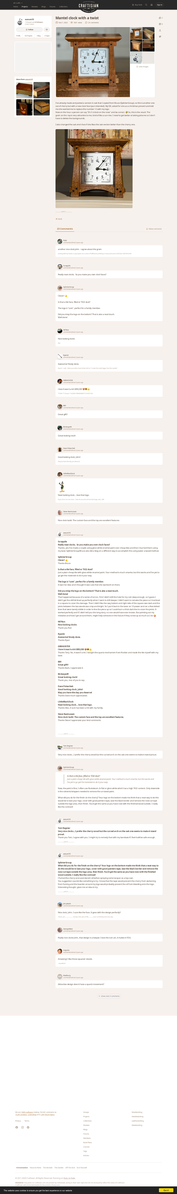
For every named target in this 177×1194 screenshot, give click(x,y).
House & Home (35, 1167)
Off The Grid (70, 1167)
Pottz (65, 240)
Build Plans (87, 1142)
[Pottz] (59, 241)
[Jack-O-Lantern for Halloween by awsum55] (24, 107)
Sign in (159, 5)
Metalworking (137, 1125)
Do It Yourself (82, 1167)
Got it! (166, 1190)
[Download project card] (160, 36)
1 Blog (38, 36)
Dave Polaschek (69, 448)
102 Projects (28, 36)
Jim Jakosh (67, 903)
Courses (86, 1147)
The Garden (58, 1167)
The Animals (47, 1167)
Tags (85, 1151)
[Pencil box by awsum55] (41, 90)
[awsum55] (20, 21)
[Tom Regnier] (59, 746)
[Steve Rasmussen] (59, 512)
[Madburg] (59, 976)
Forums (52, 6)
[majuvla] (59, 951)
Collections (63, 6)
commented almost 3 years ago (73, 243)
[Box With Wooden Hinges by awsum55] (41, 107)
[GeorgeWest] (59, 929)
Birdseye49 (67, 427)
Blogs (44, 6)
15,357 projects (21, 1114)
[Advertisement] (33, 57)
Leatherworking (138, 1121)
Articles (86, 1155)
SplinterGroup (68, 287)
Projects (25, 6)
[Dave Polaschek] (59, 449)
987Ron (66, 330)
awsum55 (29, 79)
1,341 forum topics (47, 1114)
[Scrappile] (59, 266)
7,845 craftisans (27, 1112)
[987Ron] (59, 330)
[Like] (160, 18)
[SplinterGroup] (59, 288)
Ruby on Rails (69, 1178)
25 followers (39, 22)
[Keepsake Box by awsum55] (24, 90)
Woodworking (137, 1112)
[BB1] (59, 406)
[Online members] (151, 4)
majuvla (66, 950)
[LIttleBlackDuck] (59, 474)
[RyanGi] (59, 356)
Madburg (66, 975)
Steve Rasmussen (70, 511)
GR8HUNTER (68, 380)
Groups (86, 1112)
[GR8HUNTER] (59, 381)
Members (87, 1138)
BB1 (64, 405)
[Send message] (47, 29)
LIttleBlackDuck (69, 473)
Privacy (18, 1121)
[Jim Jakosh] (59, 904)
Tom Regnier (68, 746)
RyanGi (66, 355)
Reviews (35, 6)
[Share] (160, 30)
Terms (26, 1121)
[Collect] (160, 24)
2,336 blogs (32, 1114)
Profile (18, 36)
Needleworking (137, 1116)
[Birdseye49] (59, 427)
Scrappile (66, 265)
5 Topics (47, 36)
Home (15, 6)
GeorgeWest (68, 929)
